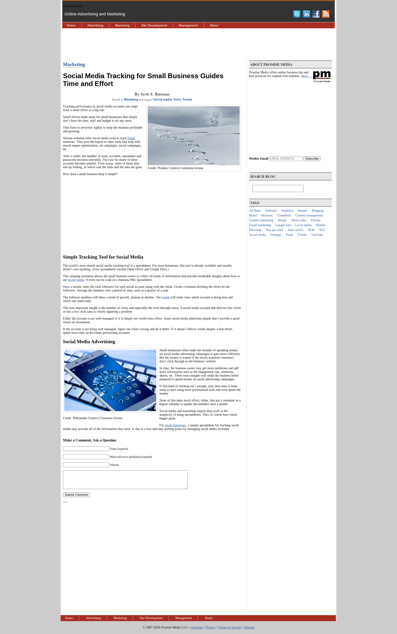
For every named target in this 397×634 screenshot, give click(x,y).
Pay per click (274, 230)
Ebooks (315, 220)
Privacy (211, 627)
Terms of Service (230, 627)
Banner (302, 210)
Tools (177, 99)
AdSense (271, 210)
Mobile (320, 225)
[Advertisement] (198, 43)
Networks (255, 230)
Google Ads (283, 225)
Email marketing (260, 225)
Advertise (196, 627)
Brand (253, 215)
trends (166, 297)
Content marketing (261, 220)
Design (282, 220)
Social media (162, 99)
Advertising (95, 25)
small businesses (175, 425)
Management (188, 25)
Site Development (154, 25)
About (214, 25)
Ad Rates (255, 210)
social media (76, 280)
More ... (306, 76)
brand (131, 138)
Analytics (287, 210)
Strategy (275, 234)
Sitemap (249, 627)
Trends (187, 99)
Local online (303, 225)
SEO (322, 230)
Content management (309, 215)
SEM (311, 230)
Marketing (122, 25)
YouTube (317, 234)
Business (266, 215)
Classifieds (284, 215)
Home (71, 25)
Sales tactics (295, 230)
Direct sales (298, 220)
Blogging (318, 210)
